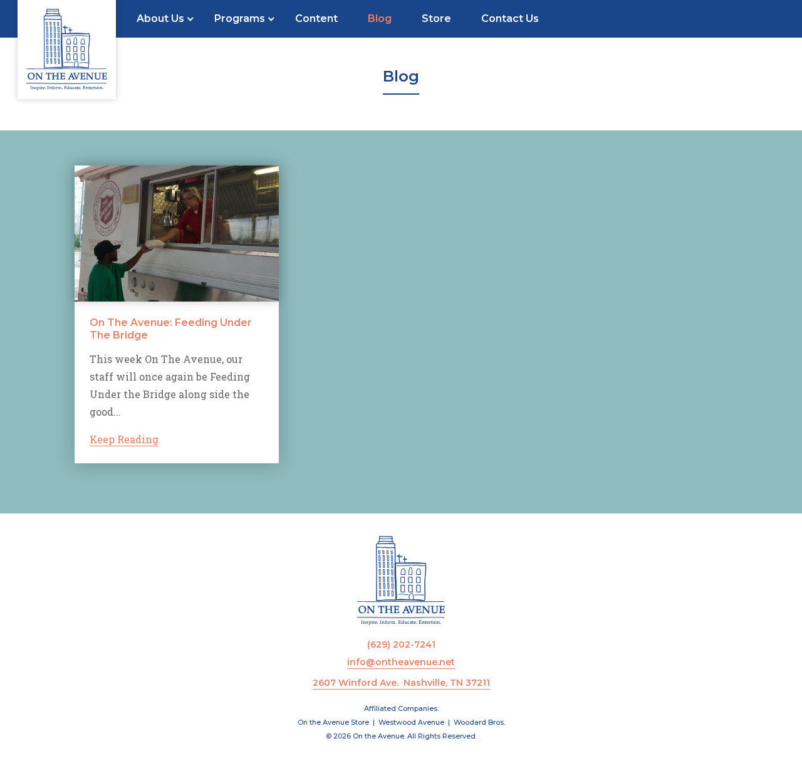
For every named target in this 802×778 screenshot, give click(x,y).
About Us (160, 18)
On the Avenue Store (333, 722)
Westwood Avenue (411, 722)
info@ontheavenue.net (401, 662)
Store (436, 18)
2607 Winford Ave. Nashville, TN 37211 (401, 682)
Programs (239, 18)
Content (316, 18)
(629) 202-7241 (401, 644)
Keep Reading (124, 439)
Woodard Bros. (479, 722)
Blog (380, 18)
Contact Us (510, 18)
